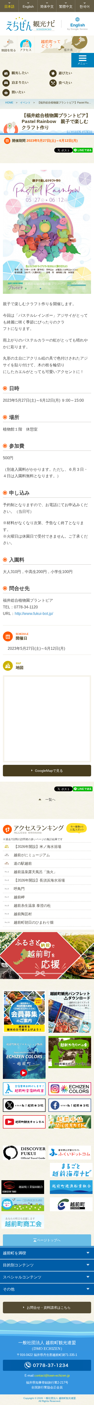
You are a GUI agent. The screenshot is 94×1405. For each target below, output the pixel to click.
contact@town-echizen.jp (52, 1375)
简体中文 (47, 6)
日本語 (9, 6)
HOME (9, 102)
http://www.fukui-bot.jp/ (34, 614)
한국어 (85, 6)
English (28, 6)
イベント (25, 102)
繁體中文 (66, 6)
